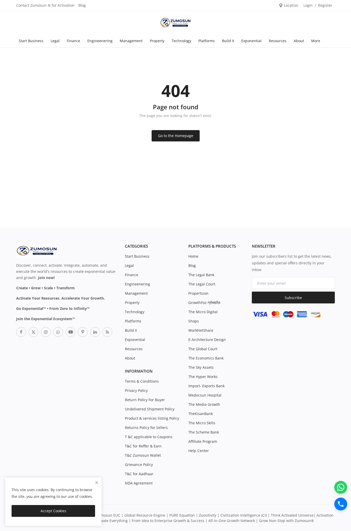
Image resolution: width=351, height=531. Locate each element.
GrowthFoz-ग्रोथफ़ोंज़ (204, 302)
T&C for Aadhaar (139, 473)
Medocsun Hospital (204, 395)
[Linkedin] (95, 332)
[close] (96, 482)
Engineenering (100, 40)
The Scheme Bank (203, 432)
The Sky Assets (201, 367)
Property (157, 40)
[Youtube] (70, 332)
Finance (73, 40)
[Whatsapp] (58, 332)
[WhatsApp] (340, 487)
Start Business (31, 40)
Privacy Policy (136, 390)
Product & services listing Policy (152, 418)
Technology (181, 40)
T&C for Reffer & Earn (143, 446)
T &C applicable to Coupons (148, 436)
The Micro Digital (203, 311)
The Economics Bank (206, 358)
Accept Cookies (53, 510)
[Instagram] (46, 332)
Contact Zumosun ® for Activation (45, 5)
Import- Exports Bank (206, 385)
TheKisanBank (200, 413)
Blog (82, 5)
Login (308, 5)
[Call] (340, 504)
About (299, 40)
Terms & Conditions (142, 381)
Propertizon (198, 293)
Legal (55, 40)
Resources (278, 40)
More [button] (315, 40)
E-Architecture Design (207, 339)
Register (325, 5)
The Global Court (202, 348)
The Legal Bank (201, 274)
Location (290, 5)
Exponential (251, 40)
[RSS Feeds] (107, 332)
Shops (193, 321)
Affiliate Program (202, 441)
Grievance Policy (139, 464)
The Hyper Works (203, 376)
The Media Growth (204, 404)
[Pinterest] (83, 332)
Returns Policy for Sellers (146, 427)
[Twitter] (33, 332)
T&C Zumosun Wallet (143, 455)
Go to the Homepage (175, 135)
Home (193, 256)
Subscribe (293, 297)
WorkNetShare (200, 330)
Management (131, 40)
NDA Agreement (139, 483)
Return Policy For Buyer (145, 399)
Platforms (206, 40)
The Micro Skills (201, 422)
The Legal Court (201, 284)
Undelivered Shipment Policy (149, 409)
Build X (228, 40)
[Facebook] (21, 332)
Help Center (198, 450)
